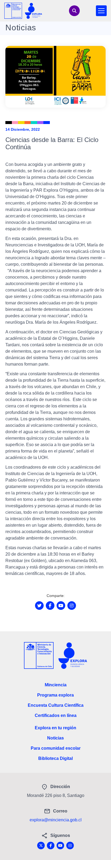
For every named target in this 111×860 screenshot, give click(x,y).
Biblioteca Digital (55, 758)
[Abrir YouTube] (61, 605)
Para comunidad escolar (56, 748)
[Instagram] (70, 845)
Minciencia (56, 685)
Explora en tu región (55, 728)
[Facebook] (50, 845)
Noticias (55, 738)
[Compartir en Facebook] (50, 605)
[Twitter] (41, 845)
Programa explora (55, 695)
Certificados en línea (56, 715)
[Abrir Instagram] (71, 605)
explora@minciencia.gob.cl (56, 820)
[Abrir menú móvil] (101, 10)
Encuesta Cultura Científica (56, 705)
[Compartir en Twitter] (39, 605)
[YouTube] (60, 845)
